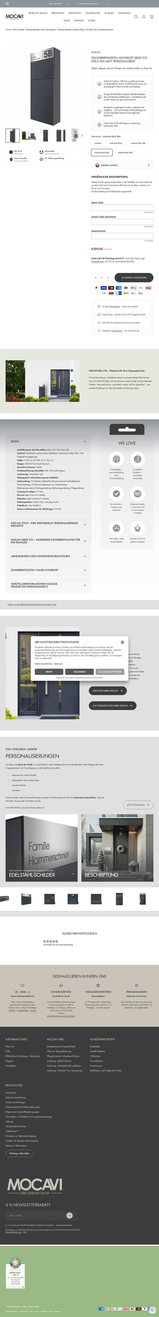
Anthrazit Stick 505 (125, 152)
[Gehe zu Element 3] (45, 136)
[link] (117, 848)
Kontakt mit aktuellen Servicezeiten (22, 1140)
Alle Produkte (18, 29)
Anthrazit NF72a (116, 143)
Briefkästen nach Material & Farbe (106, 1070)
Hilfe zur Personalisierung (59, 1051)
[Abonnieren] (69, 1215)
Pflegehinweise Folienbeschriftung (63, 1056)
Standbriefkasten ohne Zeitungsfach (41, 29)
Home (8, 29)
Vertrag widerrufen (19, 1153)
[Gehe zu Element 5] (78, 136)
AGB (31, 1311)
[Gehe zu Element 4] (62, 136)
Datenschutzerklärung (16, 1097)
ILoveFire (33, 1010)
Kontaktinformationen (47, 1311)
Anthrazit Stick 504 (101, 152)
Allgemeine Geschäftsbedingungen (22, 1112)
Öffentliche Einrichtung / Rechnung (22, 1056)
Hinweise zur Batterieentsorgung (21, 1136)
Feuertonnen (96, 1065)
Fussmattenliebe (22, 1010)
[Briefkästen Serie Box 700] (11, 899)
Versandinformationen (16, 1126)
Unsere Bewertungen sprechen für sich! (61, 1016)
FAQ (8, 1051)
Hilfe (24, 1232)
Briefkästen (95, 1046)
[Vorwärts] (77, 91)
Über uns (10, 1046)
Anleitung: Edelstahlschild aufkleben (64, 1065)
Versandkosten (97, 261)
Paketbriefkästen (97, 1051)
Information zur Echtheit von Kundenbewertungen (29, 1116)
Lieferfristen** (12, 1131)
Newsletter (11, 1065)
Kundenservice (117, 330)
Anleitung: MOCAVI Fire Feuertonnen (65, 1070)
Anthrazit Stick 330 (138, 143)
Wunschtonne (96, 1061)
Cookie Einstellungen (16, 1102)
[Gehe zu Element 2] (29, 136)
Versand (36, 1311)
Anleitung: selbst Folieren (59, 1061)
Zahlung (9, 1121)
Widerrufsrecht (114, 306)
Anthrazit (97, 143)
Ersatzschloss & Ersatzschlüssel (61, 1046)
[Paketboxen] (104, 899)
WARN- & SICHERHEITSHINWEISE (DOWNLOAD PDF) (31, 604)
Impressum (11, 1092)
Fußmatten (95, 1056)
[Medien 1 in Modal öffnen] (45, 86)
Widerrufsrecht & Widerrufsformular (23, 1107)
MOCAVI (95, 52)
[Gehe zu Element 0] (13, 136)
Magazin (10, 1061)
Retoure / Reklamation (16, 1145)
